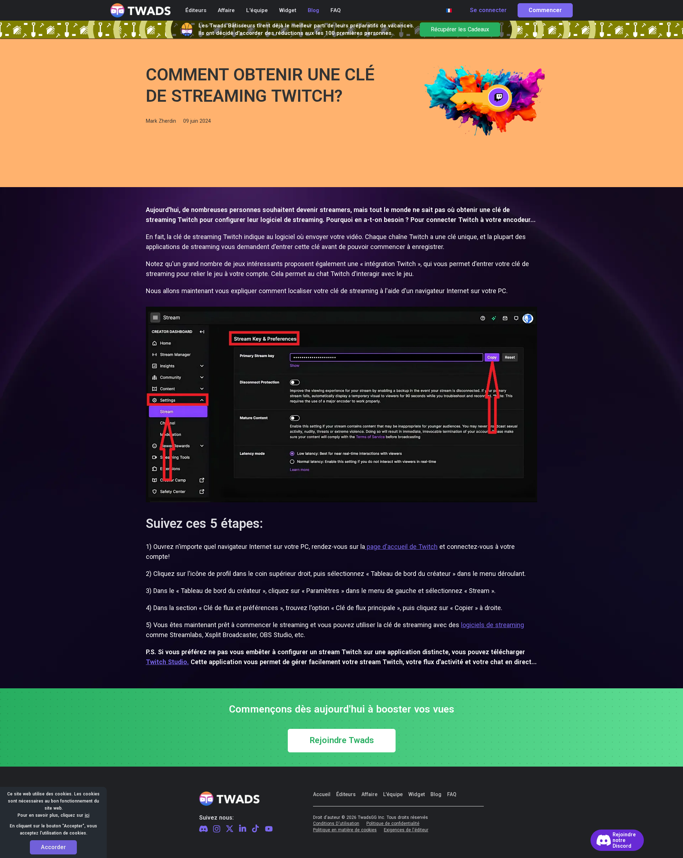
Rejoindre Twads (341, 740)
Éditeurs (346, 794)
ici (87, 815)
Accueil (321, 794)
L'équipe (393, 794)
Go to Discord (617, 840)
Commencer (545, 10)
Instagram (216, 829)
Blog (435, 794)
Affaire (369, 794)
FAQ (451, 794)
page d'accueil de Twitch (401, 546)
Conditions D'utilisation (336, 823)
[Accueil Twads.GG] (140, 10)
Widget (416, 794)
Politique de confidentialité (392, 823)
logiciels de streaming (492, 625)
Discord (203, 829)
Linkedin (242, 829)
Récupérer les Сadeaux (460, 29)
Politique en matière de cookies (345, 830)
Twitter (230, 829)
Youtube (269, 829)
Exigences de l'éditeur (406, 830)
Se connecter (488, 10)
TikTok (255, 829)
